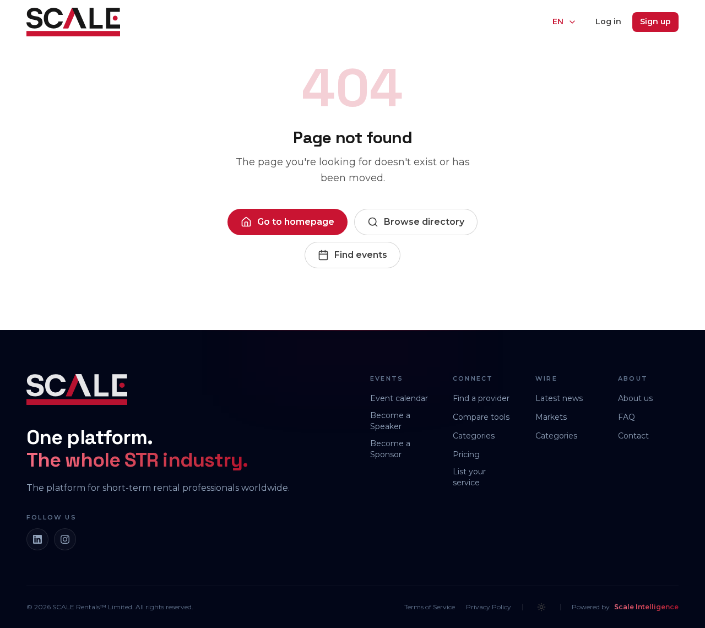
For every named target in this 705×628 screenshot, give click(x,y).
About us (635, 398)
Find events (360, 255)
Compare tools (481, 417)
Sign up (655, 21)
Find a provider (481, 398)
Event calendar (399, 398)
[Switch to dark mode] (541, 607)
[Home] (73, 22)
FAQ (626, 417)
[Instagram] (65, 539)
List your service (469, 477)
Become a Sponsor (390, 448)
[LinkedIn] (37, 539)
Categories (474, 436)
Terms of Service (429, 607)
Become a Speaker (390, 420)
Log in (608, 21)
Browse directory (424, 221)
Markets (551, 417)
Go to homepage (295, 221)
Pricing (466, 454)
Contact (633, 436)
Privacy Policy (488, 607)
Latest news (559, 398)
